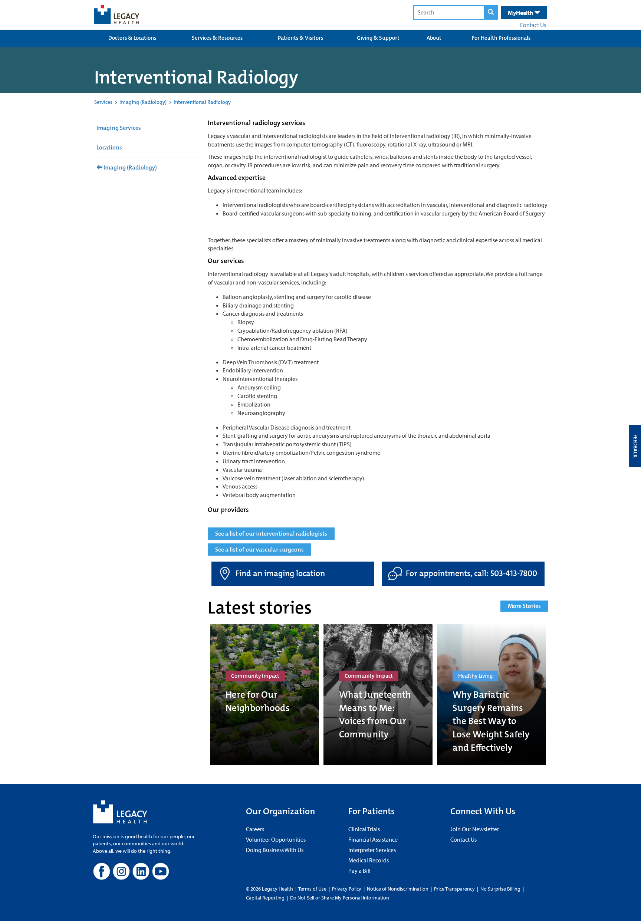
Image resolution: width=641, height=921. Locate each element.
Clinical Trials (364, 829)
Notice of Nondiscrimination (397, 888)
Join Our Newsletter (474, 829)
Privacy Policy (346, 888)
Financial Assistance (373, 839)
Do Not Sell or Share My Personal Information (339, 897)
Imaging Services (118, 128)
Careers (255, 829)
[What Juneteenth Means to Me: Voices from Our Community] (378, 694)
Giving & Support (378, 38)
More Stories (524, 606)
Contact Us (533, 25)
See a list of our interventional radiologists (271, 533)
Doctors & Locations (132, 38)
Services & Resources (217, 38)
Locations (109, 147)
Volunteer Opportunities (276, 839)
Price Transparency (454, 888)
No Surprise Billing (500, 888)
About (434, 38)
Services (103, 102)
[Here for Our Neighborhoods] (264, 694)
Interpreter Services (372, 849)
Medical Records (368, 860)
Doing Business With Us (274, 849)
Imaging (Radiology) (143, 102)
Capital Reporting (265, 897)
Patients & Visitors (300, 38)
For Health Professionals (501, 38)
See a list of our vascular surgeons (259, 549)
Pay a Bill (359, 870)
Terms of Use (313, 888)
